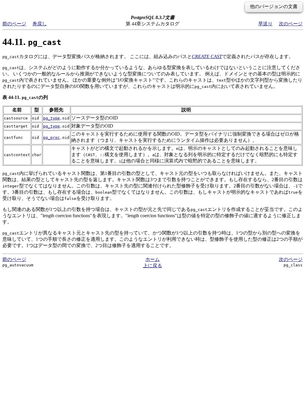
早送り (265, 23)
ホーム (152, 259)
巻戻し (39, 23)
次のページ (291, 23)
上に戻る (152, 265)
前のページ (14, 23)
